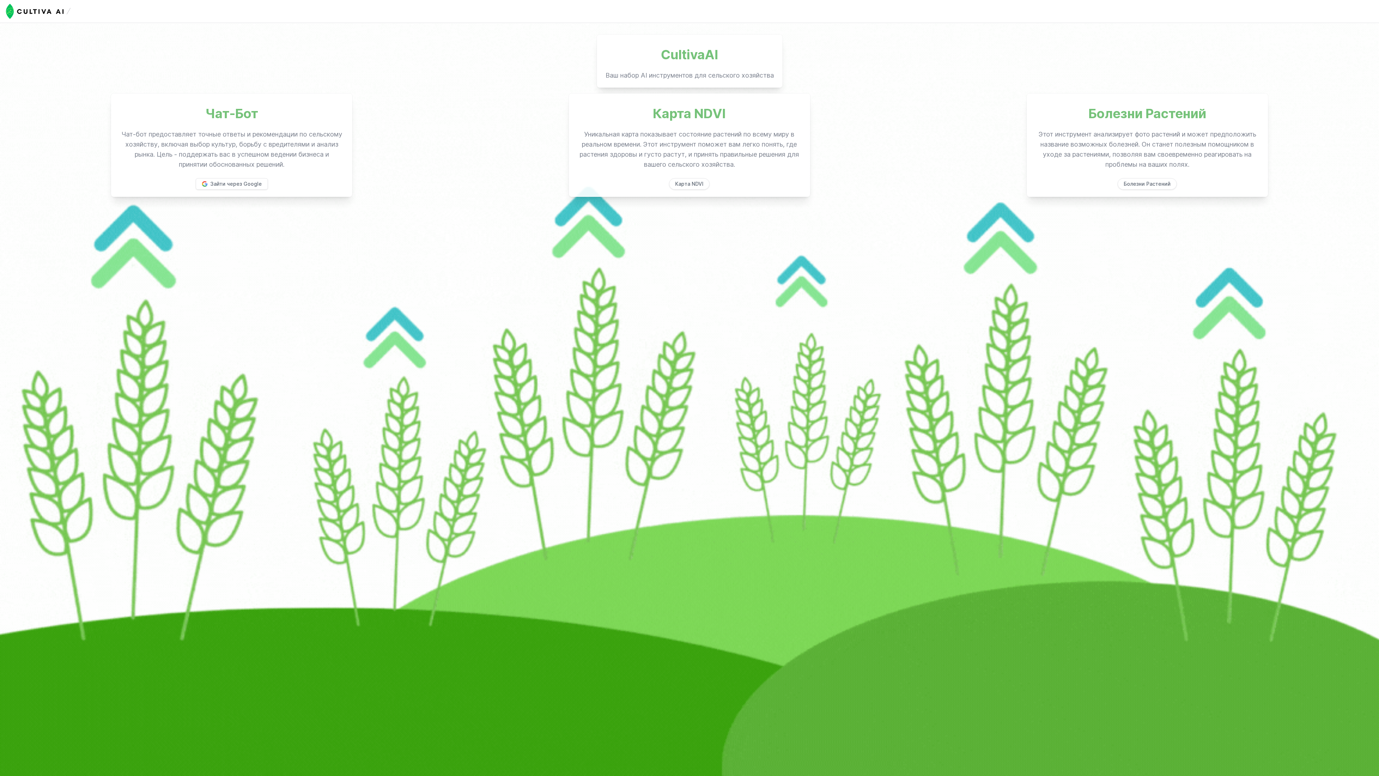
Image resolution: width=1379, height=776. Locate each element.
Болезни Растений (1147, 184)
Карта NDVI (689, 184)
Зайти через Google (236, 184)
